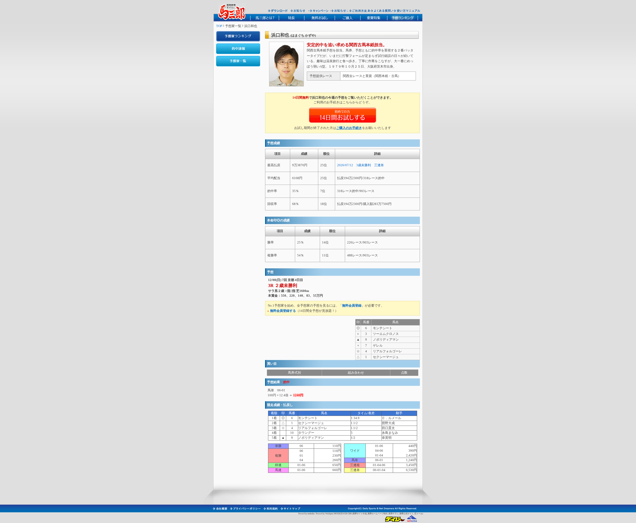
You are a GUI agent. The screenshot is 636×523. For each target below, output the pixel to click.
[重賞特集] (373, 17)
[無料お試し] (319, 17)
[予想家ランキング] (238, 36)
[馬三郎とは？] (264, 17)
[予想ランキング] (402, 17)
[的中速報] (238, 48)
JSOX (336, 514)
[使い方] (407, 10)
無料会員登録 (351, 305)
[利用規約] (270, 508)
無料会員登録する (283, 311)
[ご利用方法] (358, 10)
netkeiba (311, 514)
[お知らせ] (298, 10)
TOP (219, 26)
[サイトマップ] (290, 508)
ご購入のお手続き (349, 128)
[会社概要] (219, 508)
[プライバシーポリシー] (245, 508)
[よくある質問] (380, 10)
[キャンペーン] (319, 10)
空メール (418, 514)
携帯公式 (403, 514)
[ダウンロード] (277, 10)
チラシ (395, 514)
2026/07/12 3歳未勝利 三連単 (360, 165)
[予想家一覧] (238, 61)
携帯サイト (358, 514)
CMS (350, 514)
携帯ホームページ (376, 514)
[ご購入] (347, 17)
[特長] (291, 17)
